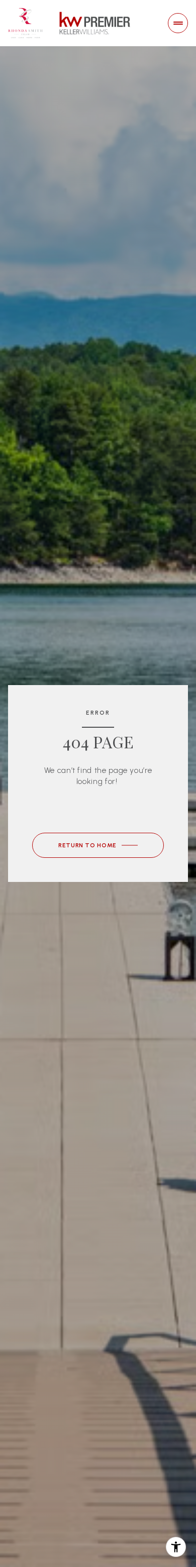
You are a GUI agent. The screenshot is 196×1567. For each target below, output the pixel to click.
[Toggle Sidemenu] (178, 23)
